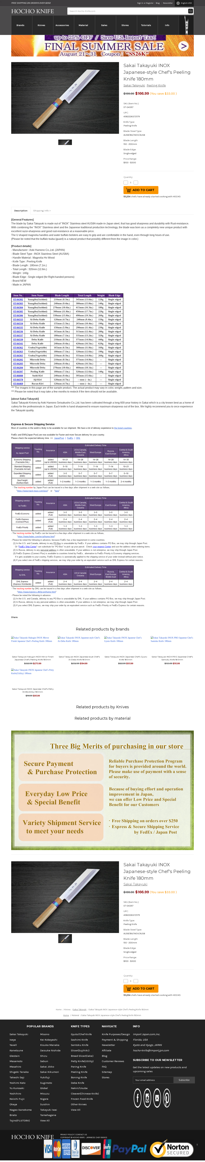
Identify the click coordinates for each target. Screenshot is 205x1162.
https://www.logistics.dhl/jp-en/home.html (37, 592)
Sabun (44, 1061)
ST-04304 (18, 307)
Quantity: (128, 177)
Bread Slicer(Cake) (82, 1055)
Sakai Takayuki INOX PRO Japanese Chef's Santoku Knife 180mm (172, 658)
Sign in (140, 3)
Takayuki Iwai (48, 1109)
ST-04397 (18, 371)
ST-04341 (18, 343)
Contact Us (81, 1134)
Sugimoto (46, 1082)
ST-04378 (18, 379)
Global (44, 1088)
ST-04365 (18, 355)
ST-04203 (18, 363)
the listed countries (123, 428)
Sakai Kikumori (49, 1071)
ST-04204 (18, 367)
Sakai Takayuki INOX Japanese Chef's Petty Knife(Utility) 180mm (33, 690)
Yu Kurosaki (17, 1088)
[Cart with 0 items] (186, 25)
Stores (125, 25)
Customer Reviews (113, 1061)
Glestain (15, 1055)
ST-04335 (18, 327)
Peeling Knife (156, 85)
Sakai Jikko (47, 1066)
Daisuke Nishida (50, 1050)
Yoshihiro (15, 1093)
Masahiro (15, 1066)
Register (149, 3)
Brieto (13, 1115)
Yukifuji (45, 1077)
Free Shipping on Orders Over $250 (30, 3)
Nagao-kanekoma (21, 1109)
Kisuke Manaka (49, 1045)
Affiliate (106, 1050)
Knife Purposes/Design (116, 1034)
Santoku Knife (79, 1045)
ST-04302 (18, 299)
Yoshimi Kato (17, 1082)
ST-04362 (18, 347)
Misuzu (44, 1093)
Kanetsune (16, 1050)
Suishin (45, 1104)
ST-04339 (18, 339)
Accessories (62, 25)
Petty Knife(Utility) (82, 1061)
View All (45, 1120)
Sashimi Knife (79, 1039)
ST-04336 (18, 331)
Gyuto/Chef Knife (81, 1034)
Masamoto (16, 1061)
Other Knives (79, 1104)
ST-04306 (18, 315)
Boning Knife (79, 1077)
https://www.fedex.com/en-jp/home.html (36, 536)
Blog (158, 3)
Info (167, 25)
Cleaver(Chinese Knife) (85, 1093)
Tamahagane (48, 1115)
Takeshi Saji (17, 1077)
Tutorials (146, 25)
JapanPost (59, 438)
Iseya (13, 1039)
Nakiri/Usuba (79, 1088)
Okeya (13, 1104)
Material (83, 25)
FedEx (70, 438)
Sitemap (107, 1071)
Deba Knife (77, 1082)
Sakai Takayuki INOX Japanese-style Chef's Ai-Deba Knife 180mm (79, 658)
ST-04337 (18, 335)
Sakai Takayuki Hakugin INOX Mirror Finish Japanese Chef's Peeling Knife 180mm (33, 658)
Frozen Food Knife (82, 1098)
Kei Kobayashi (48, 1039)
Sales (104, 25)
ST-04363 (18, 351)
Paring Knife (78, 1066)
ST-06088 (18, 375)
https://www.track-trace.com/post (32, 491)
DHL (78, 438)
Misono (44, 1034)
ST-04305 (18, 311)
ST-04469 (18, 383)
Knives (41, 25)
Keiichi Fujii (17, 1098)
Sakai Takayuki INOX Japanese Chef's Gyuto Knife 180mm (126, 658)
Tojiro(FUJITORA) (20, 1120)
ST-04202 (18, 359)
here (57, 491)
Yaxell (13, 1045)
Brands (20, 25)
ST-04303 (18, 303)
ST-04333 (18, 319)
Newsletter (168, 3)
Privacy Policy (67, 1134)
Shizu (43, 1055)
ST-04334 (18, 323)
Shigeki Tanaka (19, 1071)
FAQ (104, 1066)
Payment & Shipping (115, 1039)
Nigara (44, 1098)
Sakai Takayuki (134, 85)
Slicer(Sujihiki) (80, 1050)
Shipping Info (41, 210)
